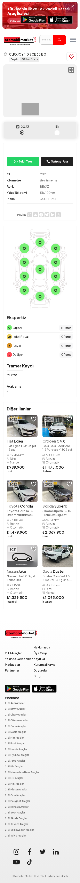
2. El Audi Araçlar (14, 703)
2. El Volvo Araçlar (15, 835)
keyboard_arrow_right (37, 59)
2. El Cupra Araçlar (15, 726)
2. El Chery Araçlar (15, 714)
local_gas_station (57, 127)
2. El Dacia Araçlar (15, 732)
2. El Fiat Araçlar (14, 738)
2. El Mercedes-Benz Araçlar (22, 772)
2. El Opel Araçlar (15, 795)
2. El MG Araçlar (14, 778)
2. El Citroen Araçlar (16, 720)
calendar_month (18, 127)
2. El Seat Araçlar (15, 812)
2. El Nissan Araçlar (16, 789)
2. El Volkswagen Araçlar (19, 830)
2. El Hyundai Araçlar (17, 755)
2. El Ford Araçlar (15, 743)
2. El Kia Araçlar (14, 766)
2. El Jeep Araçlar (15, 761)
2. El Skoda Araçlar (16, 818)
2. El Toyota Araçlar (16, 824)
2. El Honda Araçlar (16, 749)
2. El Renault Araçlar (17, 807)
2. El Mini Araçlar (14, 784)
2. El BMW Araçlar (15, 709)
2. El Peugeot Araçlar (17, 801)
